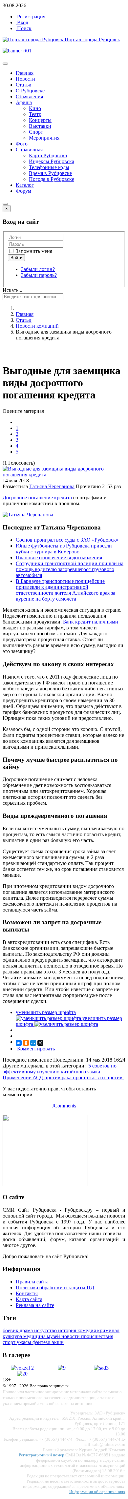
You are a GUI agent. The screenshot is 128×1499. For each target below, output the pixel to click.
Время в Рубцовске (50, 173)
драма (27, 1330)
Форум (23, 191)
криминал (108, 1330)
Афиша (24, 102)
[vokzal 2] (22, 1368)
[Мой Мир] (33, 1043)
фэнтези (42, 1342)
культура (13, 1336)
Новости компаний (37, 326)
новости (71, 1336)
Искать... (12, 290)
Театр (35, 114)
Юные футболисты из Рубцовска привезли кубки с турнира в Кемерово (64, 548)
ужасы (24, 1342)
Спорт (36, 132)
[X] (40, 1043)
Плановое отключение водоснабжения (59, 557)
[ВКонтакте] (19, 1043)
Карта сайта (29, 1299)
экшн (58, 1342)
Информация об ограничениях (97, 1491)
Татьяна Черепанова (52, 486)
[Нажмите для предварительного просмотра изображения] (64, 474)
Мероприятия (44, 138)
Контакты (27, 1293)
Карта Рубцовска (48, 155)
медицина (35, 1336)
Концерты (40, 120)
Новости (25, 79)
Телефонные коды (49, 167)
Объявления (29, 96)
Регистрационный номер (41, 1454)
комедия (87, 1330)
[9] (62, 1368)
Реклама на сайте (35, 1305)
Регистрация (30, 16)
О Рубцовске (30, 90)
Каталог (25, 185)
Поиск (24, 28)
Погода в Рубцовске (51, 179)
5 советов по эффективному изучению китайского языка (60, 1068)
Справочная (29, 149)
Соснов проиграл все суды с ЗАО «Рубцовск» (67, 540)
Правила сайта (32, 1281)
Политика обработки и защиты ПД (55, 1287)
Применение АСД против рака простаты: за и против (63, 1077)
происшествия (97, 1336)
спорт (10, 1342)
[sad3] (101, 1368)
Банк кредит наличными (90, 622)
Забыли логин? (38, 269)
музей (54, 1336)
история (67, 1330)
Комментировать (35, 1048)
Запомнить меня (33, 251)
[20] (22, 1373)
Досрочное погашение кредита (37, 497)
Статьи (24, 84)
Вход (22, 22)
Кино (35, 108)
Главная (24, 73)
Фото (22, 143)
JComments (64, 1105)
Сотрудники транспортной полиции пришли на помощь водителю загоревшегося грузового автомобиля (69, 569)
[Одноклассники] (26, 1043)
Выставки (40, 126)
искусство (46, 1330)
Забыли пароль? (39, 275)
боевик (11, 1330)
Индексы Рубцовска (51, 161)
